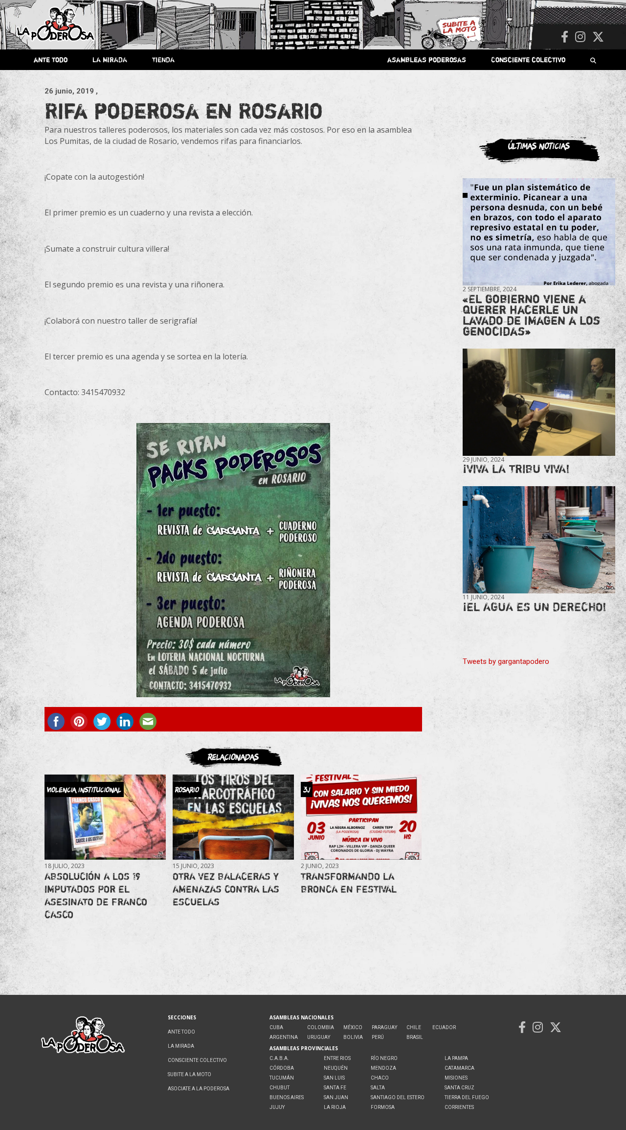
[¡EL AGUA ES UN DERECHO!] (539, 540)
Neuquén (336, 1068)
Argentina (283, 1037)
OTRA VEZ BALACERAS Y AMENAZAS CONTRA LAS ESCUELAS (226, 889)
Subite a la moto (189, 1074)
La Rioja (335, 1107)
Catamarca (459, 1068)
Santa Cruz (459, 1087)
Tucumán (281, 1078)
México (352, 1027)
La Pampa (456, 1058)
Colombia (320, 1027)
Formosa (383, 1107)
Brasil (414, 1037)
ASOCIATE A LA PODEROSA (198, 1088)
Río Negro (384, 1058)
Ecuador (444, 1027)
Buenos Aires (286, 1097)
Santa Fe (335, 1087)
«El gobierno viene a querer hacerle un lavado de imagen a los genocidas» (531, 315)
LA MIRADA (109, 59)
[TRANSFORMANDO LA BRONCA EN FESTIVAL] (361, 817)
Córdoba (281, 1068)
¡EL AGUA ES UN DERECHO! (534, 607)
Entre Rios (337, 1058)
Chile (413, 1027)
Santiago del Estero (398, 1097)
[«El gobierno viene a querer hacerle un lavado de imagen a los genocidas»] (539, 232)
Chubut (279, 1087)
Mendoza (383, 1068)
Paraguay (384, 1027)
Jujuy (277, 1107)
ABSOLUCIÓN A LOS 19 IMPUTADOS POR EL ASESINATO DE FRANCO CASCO (96, 895)
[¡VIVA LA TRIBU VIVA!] (539, 402)
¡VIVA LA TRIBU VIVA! (516, 469)
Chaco (380, 1078)
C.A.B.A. (279, 1058)
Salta (378, 1087)
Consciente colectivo (528, 59)
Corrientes (459, 1107)
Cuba (276, 1027)
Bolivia (353, 1037)
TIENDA (163, 59)
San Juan (336, 1097)
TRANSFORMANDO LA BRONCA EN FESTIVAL (349, 882)
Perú (378, 1037)
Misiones (456, 1078)
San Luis (334, 1078)
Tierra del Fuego (467, 1097)
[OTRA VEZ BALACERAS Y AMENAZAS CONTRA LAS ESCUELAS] (233, 817)
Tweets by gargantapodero (506, 661)
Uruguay (318, 1037)
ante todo (50, 59)
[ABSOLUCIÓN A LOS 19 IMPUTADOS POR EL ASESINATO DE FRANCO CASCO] (105, 817)
